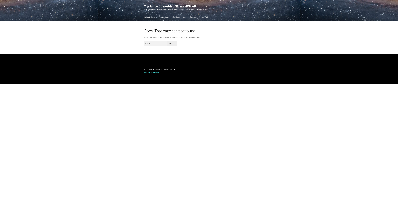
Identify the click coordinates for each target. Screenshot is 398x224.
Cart (184, 17)
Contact (193, 17)
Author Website (149, 17)
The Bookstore (164, 17)
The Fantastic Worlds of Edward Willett (170, 6)
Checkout (176, 17)
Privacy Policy (204, 17)
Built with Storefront (151, 72)
